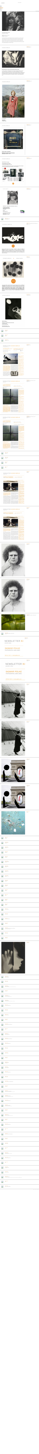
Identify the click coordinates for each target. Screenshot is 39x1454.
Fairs (0, 9)
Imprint (35, 1189)
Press (1, 8)
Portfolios (1, 7)
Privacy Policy (37, 1189)
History (1, 10)
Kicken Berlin (19, 2)
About (0, 5)
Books (1, 6)
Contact (33, 1189)
